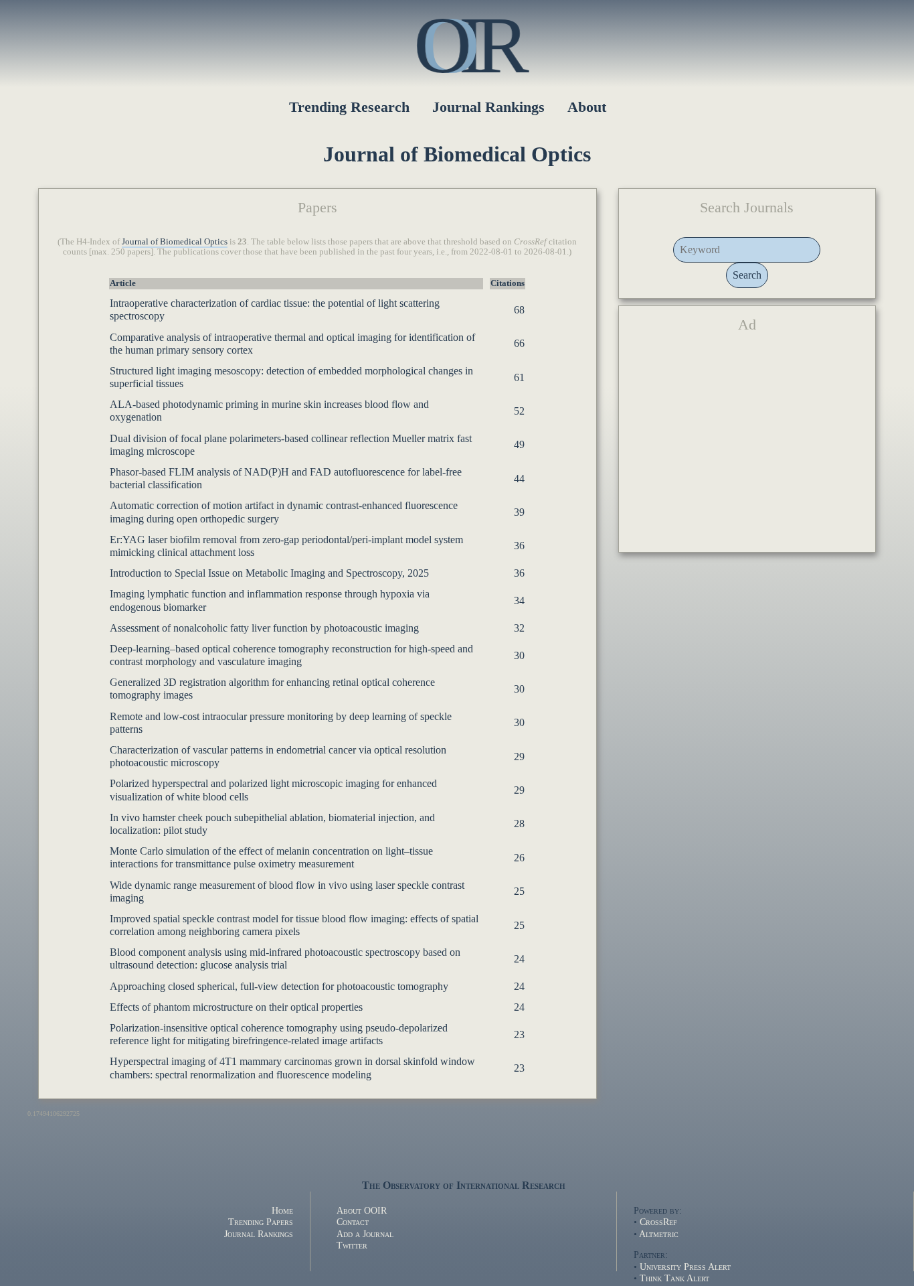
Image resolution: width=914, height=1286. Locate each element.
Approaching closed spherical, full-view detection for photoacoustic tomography (279, 986)
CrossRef (658, 1221)
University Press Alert (685, 1266)
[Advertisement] (747, 448)
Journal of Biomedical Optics (174, 241)
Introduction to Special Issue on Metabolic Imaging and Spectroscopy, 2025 (269, 573)
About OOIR (362, 1210)
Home (282, 1210)
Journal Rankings (488, 106)
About (586, 106)
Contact (353, 1221)
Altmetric (658, 1233)
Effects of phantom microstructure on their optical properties (236, 1007)
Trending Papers (260, 1221)
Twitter (352, 1245)
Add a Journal (365, 1233)
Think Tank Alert (674, 1278)
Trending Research (349, 106)
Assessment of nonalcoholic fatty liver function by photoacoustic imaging (264, 628)
